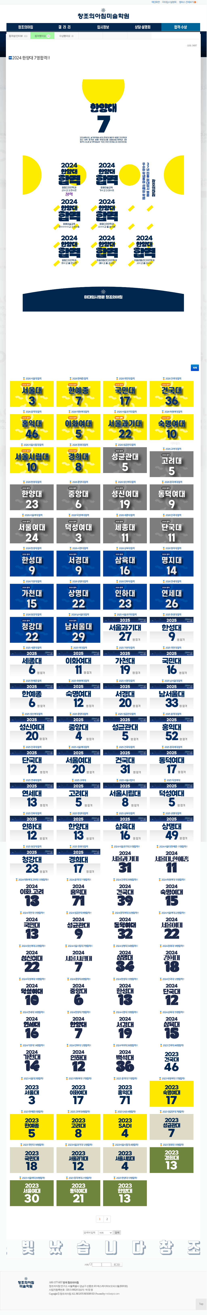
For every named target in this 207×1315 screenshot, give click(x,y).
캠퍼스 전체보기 (186, 2)
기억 (87, 1265)
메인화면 (156, 2)
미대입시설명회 (169, 2)
